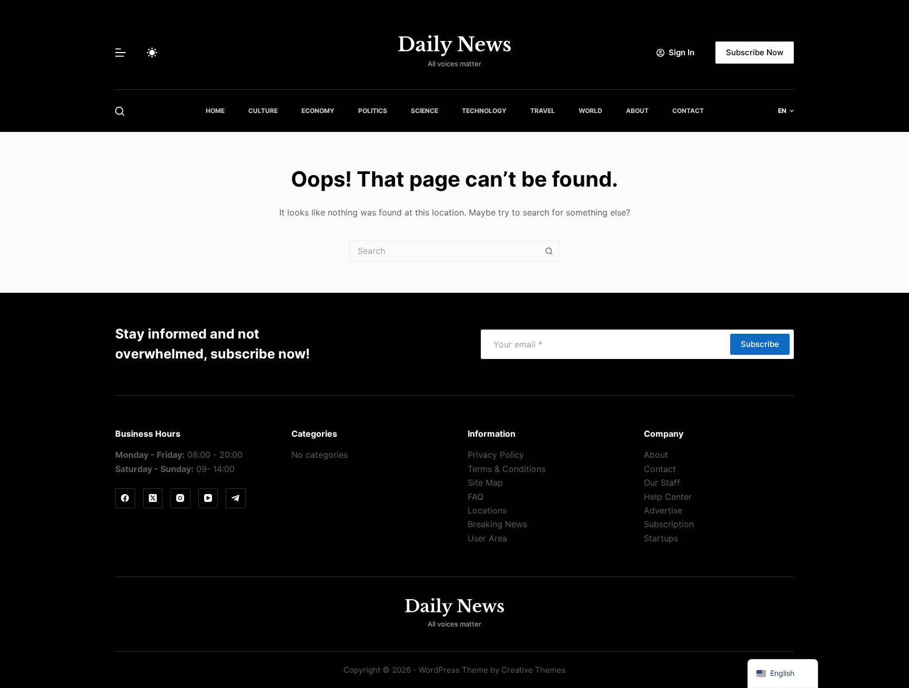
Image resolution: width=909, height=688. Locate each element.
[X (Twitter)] (153, 498)
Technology (484, 111)
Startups (661, 538)
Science (424, 111)
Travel (542, 111)
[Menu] (120, 52)
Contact (688, 111)
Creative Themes (533, 670)
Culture (263, 111)
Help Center (668, 496)
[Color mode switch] (152, 52)
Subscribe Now (754, 52)
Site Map (485, 482)
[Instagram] (180, 498)
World (590, 111)
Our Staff (662, 482)
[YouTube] (208, 498)
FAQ (475, 496)
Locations (487, 510)
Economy (318, 111)
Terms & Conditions (507, 469)
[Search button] (549, 250)
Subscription (669, 524)
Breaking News (497, 524)
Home (215, 111)
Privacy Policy (496, 454)
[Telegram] (236, 498)
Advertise (663, 510)
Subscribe (760, 344)
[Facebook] (125, 498)
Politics (372, 111)
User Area (487, 538)
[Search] (119, 111)
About (637, 111)
